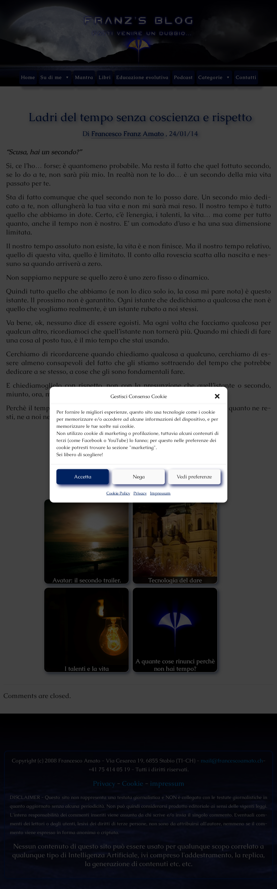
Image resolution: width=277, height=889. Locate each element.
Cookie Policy (118, 493)
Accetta (82, 476)
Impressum (160, 493)
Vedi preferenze (194, 476)
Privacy (140, 493)
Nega (139, 476)
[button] (217, 396)
